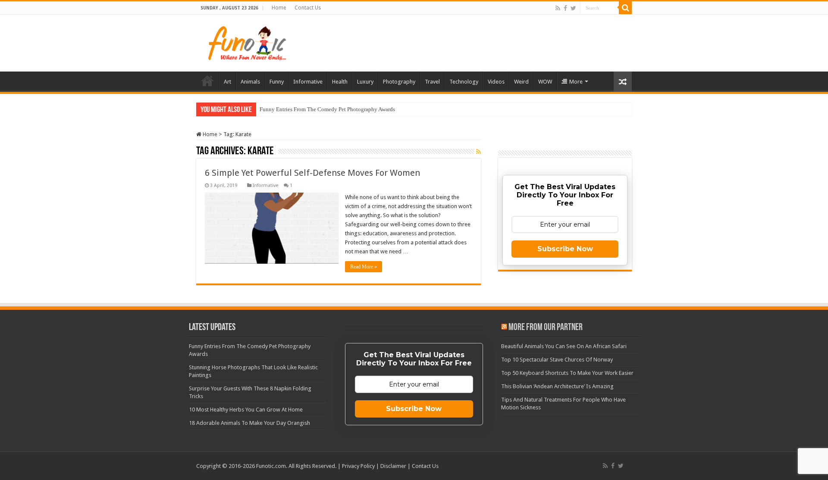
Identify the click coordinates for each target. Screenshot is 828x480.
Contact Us (308, 8)
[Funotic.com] (247, 41)
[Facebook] (565, 8)
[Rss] (558, 8)
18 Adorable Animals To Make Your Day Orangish (249, 423)
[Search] (625, 7)
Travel (432, 81)
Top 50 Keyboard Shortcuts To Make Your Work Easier (567, 373)
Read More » (363, 267)
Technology (463, 81)
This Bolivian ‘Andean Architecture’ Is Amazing (557, 386)
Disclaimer (393, 466)
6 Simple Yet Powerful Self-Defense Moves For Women (312, 173)
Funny (277, 81)
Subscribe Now (565, 249)
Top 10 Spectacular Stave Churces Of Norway (557, 359)
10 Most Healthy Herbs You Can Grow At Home (246, 409)
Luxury (365, 81)
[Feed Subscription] (478, 151)
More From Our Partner (545, 328)
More (576, 81)
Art (227, 81)
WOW (545, 81)
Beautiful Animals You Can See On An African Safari (564, 346)
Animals (250, 81)
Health (340, 81)
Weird (521, 81)
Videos (496, 81)
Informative (308, 81)
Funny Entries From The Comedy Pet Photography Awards (327, 109)
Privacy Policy (358, 466)
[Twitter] (573, 8)
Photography (399, 81)
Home (279, 8)
